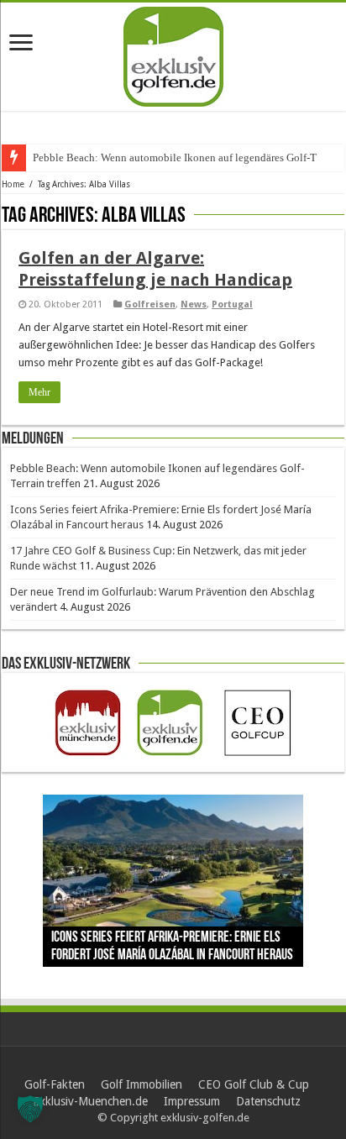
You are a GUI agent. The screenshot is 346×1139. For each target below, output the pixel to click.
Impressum (192, 1101)
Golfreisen (150, 304)
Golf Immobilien (141, 1084)
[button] (30, 1109)
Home (13, 184)
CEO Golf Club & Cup (253, 1084)
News (194, 304)
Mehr (39, 392)
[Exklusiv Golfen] (173, 54)
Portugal (232, 304)
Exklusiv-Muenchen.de (90, 1101)
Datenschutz (268, 1101)
